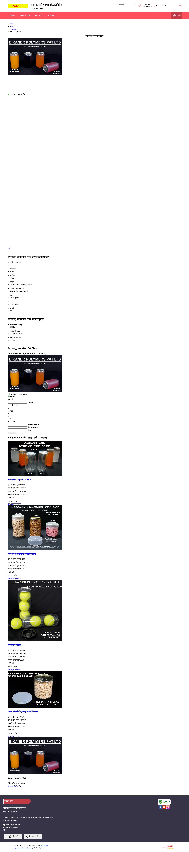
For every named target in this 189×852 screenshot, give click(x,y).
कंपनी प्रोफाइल (25, 15)
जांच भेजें (178, 15)
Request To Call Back (15, 786)
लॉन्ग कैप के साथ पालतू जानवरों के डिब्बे (22, 554)
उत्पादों (12, 26)
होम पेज (12, 15)
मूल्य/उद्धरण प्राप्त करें (14, 504)
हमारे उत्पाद (38, 15)
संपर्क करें (51, 15)
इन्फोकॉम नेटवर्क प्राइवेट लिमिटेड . (23, 848)
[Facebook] (160, 808)
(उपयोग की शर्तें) (44, 845)
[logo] (18, 10)
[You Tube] (164, 808)
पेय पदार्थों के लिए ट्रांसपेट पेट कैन (20, 480)
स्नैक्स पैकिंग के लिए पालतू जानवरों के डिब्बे (23, 711)
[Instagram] (168, 808)
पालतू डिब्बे (13, 29)
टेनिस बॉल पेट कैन (14, 645)
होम (11, 24)
